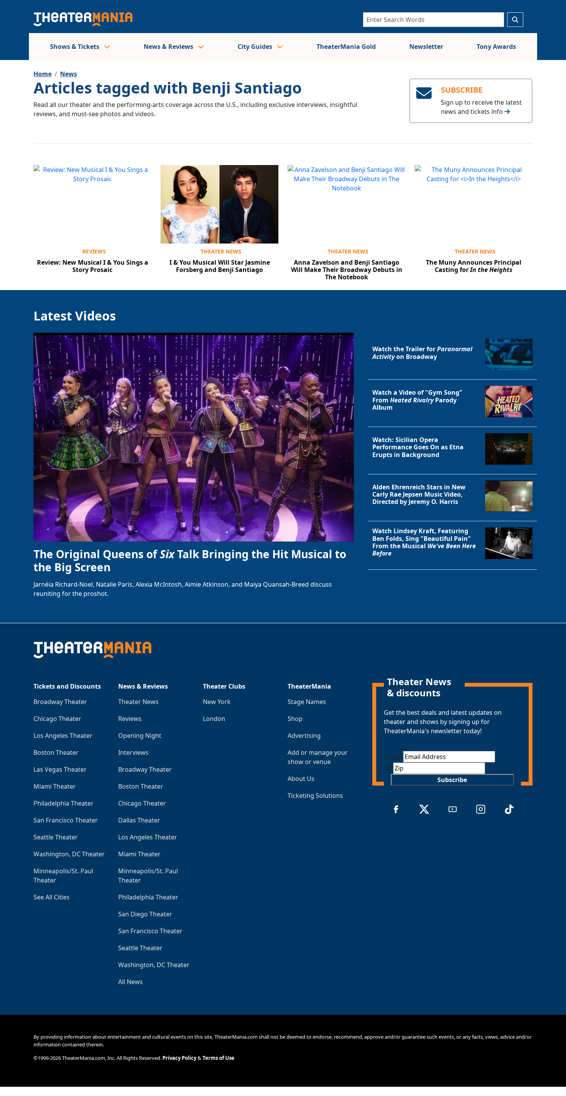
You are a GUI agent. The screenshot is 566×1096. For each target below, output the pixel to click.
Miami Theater (54, 786)
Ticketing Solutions (315, 795)
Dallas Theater (139, 820)
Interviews (133, 752)
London (214, 718)
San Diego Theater (145, 914)
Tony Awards (496, 46)
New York (217, 701)
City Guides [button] (256, 46)
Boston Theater (56, 752)
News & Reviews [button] (169, 46)
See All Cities (51, 897)
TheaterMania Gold (346, 46)
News (68, 74)
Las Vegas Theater (60, 769)
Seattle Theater (55, 837)
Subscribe (452, 780)
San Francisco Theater (65, 820)
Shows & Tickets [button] (75, 46)
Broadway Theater (60, 701)
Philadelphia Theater (63, 803)
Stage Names (307, 701)
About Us (301, 778)
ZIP (388, 768)
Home (42, 74)
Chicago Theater (57, 718)
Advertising (304, 735)
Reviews (94, 251)
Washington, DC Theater (69, 854)
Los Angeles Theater (62, 735)
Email (393, 756)
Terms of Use (218, 1057)
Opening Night (139, 735)
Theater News (221, 251)
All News (130, 982)
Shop (295, 718)
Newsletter (426, 46)
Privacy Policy (179, 1057)
